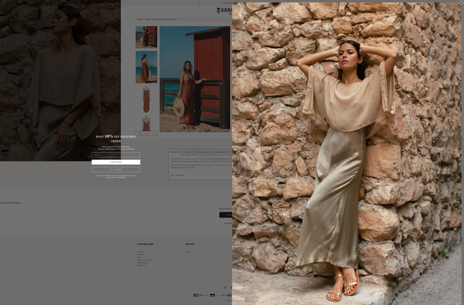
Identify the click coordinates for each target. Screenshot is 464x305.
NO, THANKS (116, 169)
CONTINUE (116, 162)
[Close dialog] (461, 2)
